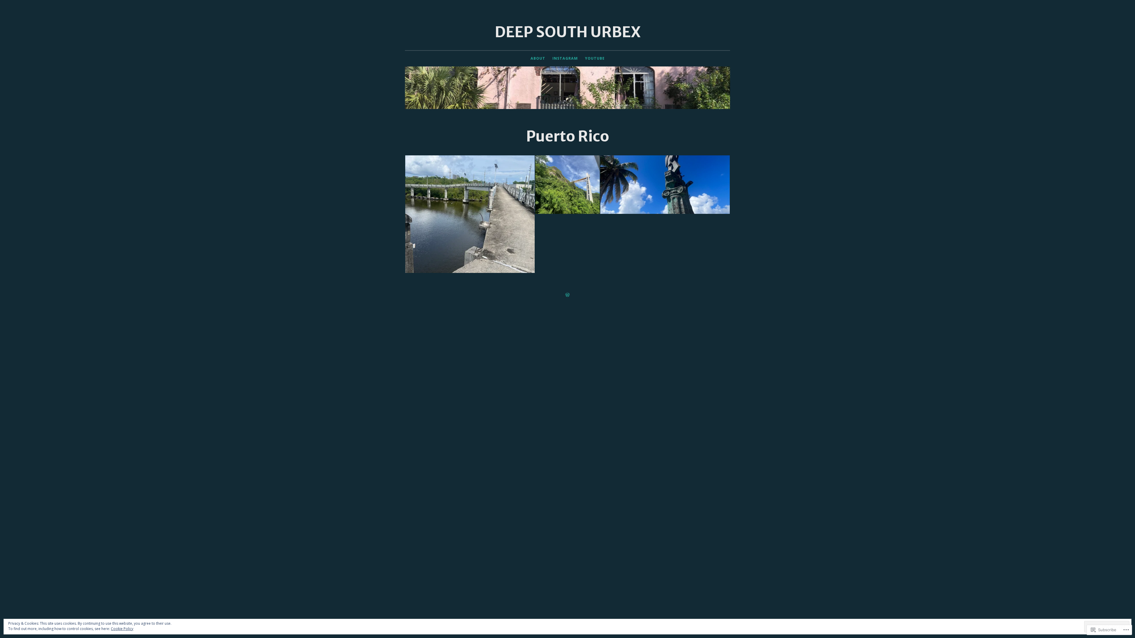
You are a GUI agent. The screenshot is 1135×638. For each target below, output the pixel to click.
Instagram (565, 58)
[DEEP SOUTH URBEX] (567, 87)
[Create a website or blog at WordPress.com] (567, 295)
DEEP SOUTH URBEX (568, 32)
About (538, 58)
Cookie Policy (122, 628)
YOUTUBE (595, 58)
